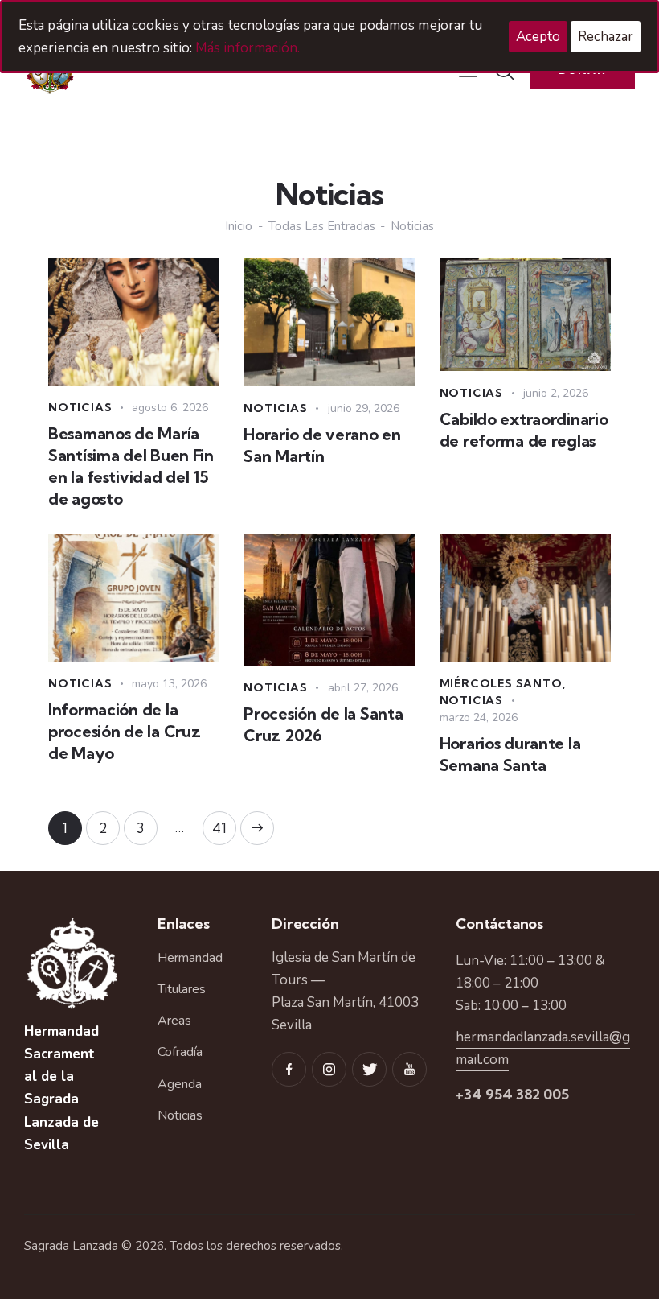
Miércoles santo (501, 683)
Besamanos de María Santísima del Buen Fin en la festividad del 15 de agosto (131, 466)
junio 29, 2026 (363, 408)
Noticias (80, 407)
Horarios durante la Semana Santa (510, 754)
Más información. (248, 48)
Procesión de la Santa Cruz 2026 (323, 724)
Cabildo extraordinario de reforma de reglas (524, 430)
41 (224, 823)
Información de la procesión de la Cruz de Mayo (124, 731)
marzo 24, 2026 (479, 717)
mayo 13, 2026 (169, 683)
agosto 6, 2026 (170, 407)
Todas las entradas (321, 226)
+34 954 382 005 (512, 1094)
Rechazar (605, 36)
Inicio (238, 226)
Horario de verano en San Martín (322, 445)
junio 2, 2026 (555, 393)
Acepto (538, 36)
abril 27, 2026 (363, 687)
